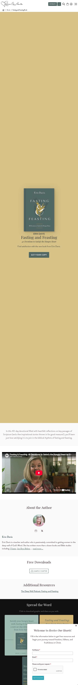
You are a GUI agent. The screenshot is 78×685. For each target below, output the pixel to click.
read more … (38, 548)
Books (8, 10)
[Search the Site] (64, 4)
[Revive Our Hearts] (12, 4)
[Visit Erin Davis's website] (36, 531)
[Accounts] (71, 4)
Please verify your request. (41, 664)
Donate (52, 4)
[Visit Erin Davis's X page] (42, 531)
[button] (75, 4)
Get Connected (38, 678)
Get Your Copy (39, 254)
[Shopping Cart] (67, 4)
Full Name (36, 650)
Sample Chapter (40, 571)
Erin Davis (7, 537)
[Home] (3, 10)
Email (34, 657)
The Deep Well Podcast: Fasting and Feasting (39, 591)
